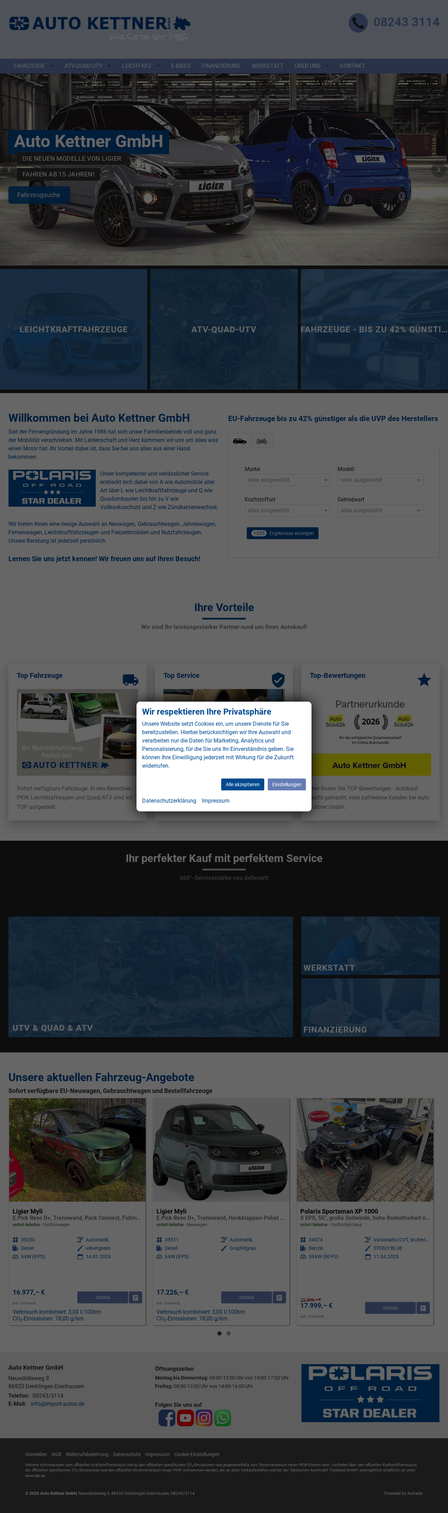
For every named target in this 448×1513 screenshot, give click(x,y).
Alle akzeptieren (243, 784)
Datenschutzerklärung (169, 800)
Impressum (216, 800)
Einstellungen (286, 784)
